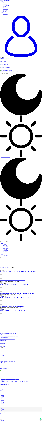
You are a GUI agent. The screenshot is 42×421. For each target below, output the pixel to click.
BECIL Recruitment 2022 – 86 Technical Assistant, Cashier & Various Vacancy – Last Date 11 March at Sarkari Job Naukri (16, 284)
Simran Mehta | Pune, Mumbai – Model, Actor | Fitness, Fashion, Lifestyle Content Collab (10, 379)
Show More (4, 57)
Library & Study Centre (2, 362)
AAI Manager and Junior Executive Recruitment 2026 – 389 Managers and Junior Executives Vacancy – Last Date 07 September (11, 68)
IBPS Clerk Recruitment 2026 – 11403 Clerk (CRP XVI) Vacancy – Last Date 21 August (7, 65)
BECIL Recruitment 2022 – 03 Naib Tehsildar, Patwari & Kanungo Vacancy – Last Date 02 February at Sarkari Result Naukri (16, 297)
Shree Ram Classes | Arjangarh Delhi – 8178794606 (4, 368)
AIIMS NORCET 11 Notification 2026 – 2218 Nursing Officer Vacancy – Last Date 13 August (8, 333)
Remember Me (2, 418)
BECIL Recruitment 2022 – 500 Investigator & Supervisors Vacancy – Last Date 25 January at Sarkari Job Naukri (14, 310)
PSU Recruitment (4, 343)
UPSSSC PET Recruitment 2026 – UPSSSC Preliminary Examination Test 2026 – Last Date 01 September (9, 336)
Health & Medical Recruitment (5, 334)
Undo (0, 413)
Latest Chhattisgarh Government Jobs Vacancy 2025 (4, 391)
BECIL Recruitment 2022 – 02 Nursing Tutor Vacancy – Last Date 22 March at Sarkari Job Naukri (12, 280)
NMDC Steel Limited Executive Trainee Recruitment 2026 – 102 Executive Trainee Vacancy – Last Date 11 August (10, 71)
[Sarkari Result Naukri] (5, 0)
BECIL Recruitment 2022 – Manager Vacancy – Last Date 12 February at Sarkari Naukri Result (12, 306)
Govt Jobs (1, 334)
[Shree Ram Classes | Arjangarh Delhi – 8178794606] (2, 367)
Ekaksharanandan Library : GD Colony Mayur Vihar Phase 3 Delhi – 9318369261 (7, 361)
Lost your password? (2, 420)
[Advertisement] (21, 262)
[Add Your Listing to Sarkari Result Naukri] (2, 374)
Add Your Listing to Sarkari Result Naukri (4, 375)
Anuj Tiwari (3, 287)
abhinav (2, 296)
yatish (2, 274)
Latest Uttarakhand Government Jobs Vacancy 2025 (4, 384)
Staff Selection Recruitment (5, 337)
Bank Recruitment (2, 340)
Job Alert (1, 385)
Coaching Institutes (2, 355)
